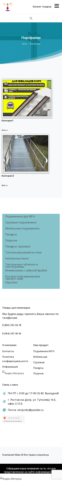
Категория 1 (7, 120)
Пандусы (11, 234)
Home (24, 44)
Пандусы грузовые (17, 246)
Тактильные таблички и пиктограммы (21, 265)
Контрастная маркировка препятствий (22, 277)
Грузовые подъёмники (20, 222)
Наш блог (11, 282)
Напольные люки (17, 258)
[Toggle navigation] (46, 7)
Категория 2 (8, 175)
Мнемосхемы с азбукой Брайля (26, 270)
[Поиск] (31, 18)
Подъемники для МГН (20, 216)
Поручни (11, 240)
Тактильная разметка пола (23, 252)
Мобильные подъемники (22, 228)
